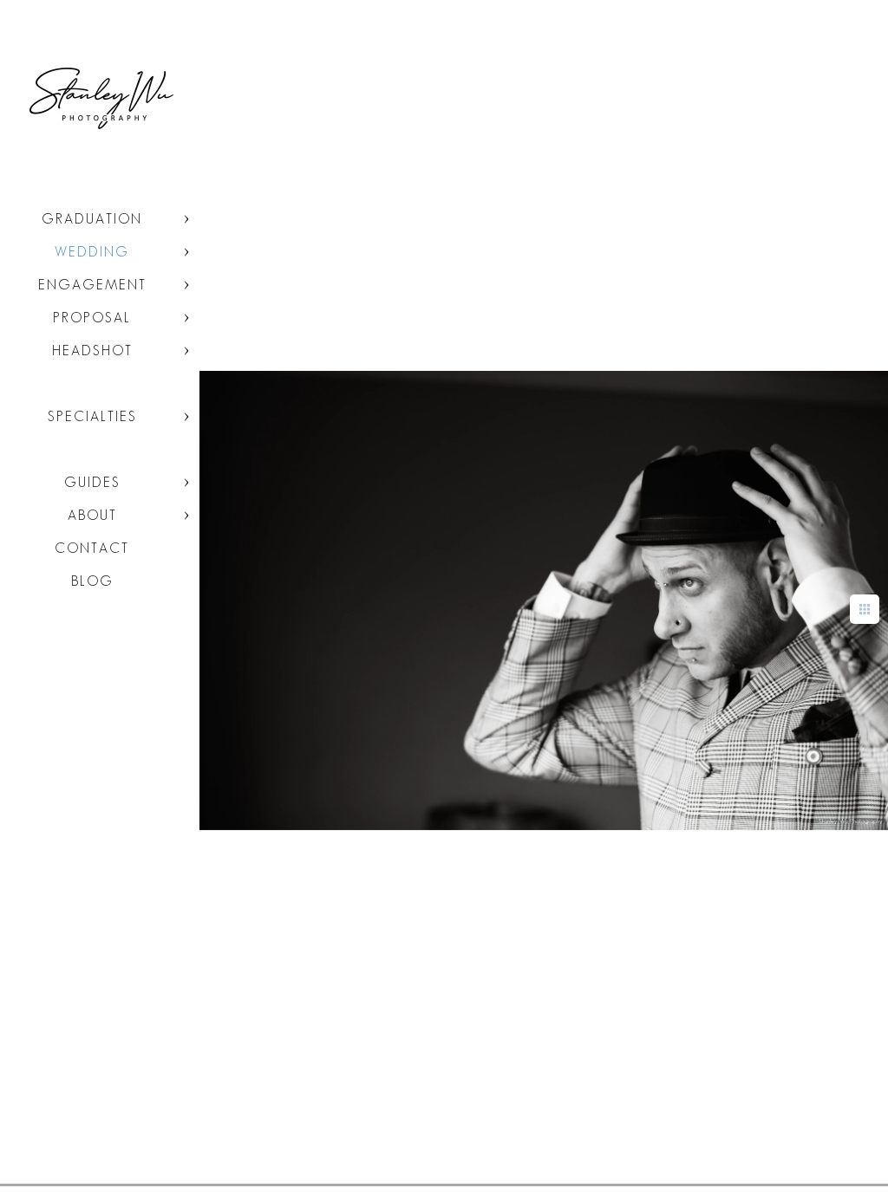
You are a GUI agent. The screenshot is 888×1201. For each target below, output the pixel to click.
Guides (92, 482)
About (92, 515)
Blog (92, 581)
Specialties (92, 416)
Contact (92, 548)
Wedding (92, 251)
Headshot (92, 350)
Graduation (92, 218)
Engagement (92, 284)
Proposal (92, 317)
